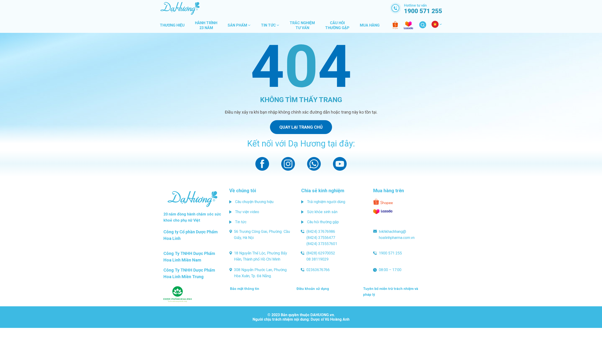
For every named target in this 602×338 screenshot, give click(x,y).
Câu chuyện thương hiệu (254, 202)
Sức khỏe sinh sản (322, 212)
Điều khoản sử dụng (313, 289)
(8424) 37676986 (320, 231)
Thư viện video (247, 212)
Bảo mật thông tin (244, 289)
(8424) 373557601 (321, 244)
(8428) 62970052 (320, 253)
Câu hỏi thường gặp (323, 222)
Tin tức (240, 222)
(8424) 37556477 (320, 237)
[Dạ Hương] (301, 8)
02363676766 (318, 270)
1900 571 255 (390, 253)
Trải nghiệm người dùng (326, 202)
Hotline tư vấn (423, 8)
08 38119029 (317, 259)
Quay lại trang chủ (301, 127)
